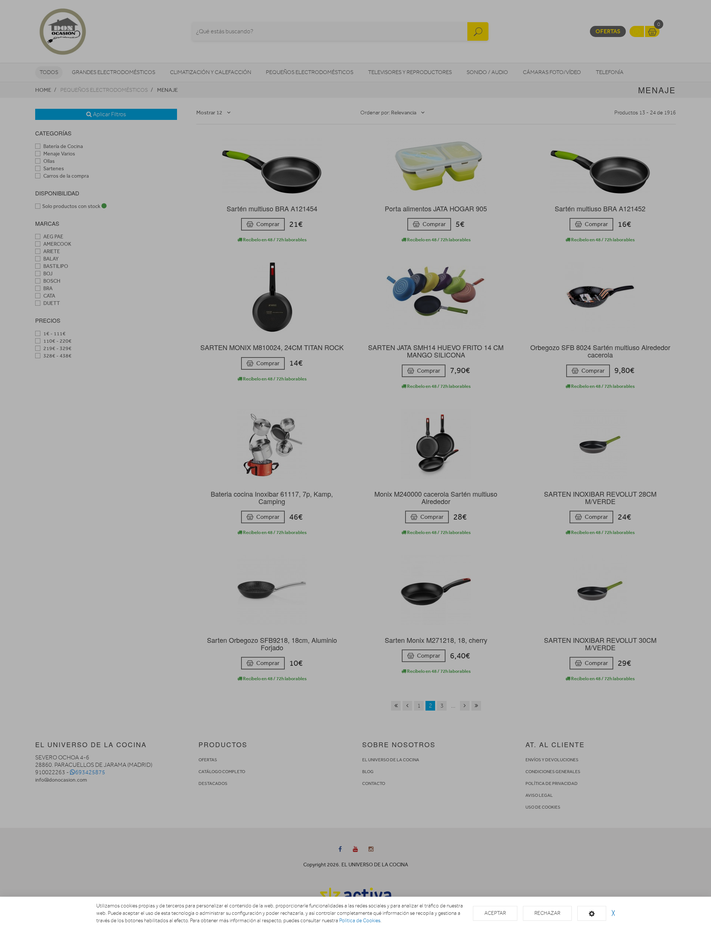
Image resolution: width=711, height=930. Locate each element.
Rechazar (547, 913)
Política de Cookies (359, 920)
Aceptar (495, 913)
